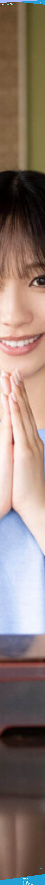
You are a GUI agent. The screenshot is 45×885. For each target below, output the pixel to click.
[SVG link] (42, 868)
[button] (43, 2)
